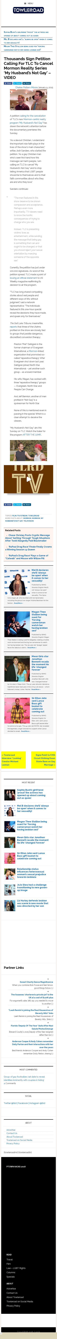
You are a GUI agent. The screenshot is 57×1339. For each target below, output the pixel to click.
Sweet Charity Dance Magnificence (36, 982)
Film (8, 1264)
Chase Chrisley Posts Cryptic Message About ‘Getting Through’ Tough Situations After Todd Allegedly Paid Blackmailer (27, 538)
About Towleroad (14, 1137)
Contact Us (11, 1133)
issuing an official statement (23, 278)
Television (28, 521)
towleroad (33, 516)
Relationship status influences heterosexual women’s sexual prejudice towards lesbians (31, 873)
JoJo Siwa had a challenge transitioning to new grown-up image (32, 887)
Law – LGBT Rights (16, 1268)
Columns (10, 1272)
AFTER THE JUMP (32, 434)
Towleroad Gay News (28, 10)
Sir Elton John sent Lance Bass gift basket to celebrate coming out (39, 705)
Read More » (18, 603)
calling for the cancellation (33, 116)
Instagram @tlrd (37, 1103)
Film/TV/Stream (19, 516)
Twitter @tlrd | (11, 1103)
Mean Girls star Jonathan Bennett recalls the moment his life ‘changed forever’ (40, 663)
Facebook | (23, 1103)
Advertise (10, 1130)
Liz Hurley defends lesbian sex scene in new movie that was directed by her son (32, 903)
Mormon (33, 351)
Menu (30, 3)
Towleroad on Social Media (19, 1140)
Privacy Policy (12, 1143)
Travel (9, 1259)
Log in (37, 1332)
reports (13, 326)
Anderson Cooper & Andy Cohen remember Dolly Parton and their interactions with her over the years (32, 1044)
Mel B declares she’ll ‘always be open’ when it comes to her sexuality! (40, 575)
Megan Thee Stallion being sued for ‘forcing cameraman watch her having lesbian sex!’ (40, 621)
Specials (10, 1276)
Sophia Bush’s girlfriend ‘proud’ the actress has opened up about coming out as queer (31, 794)
